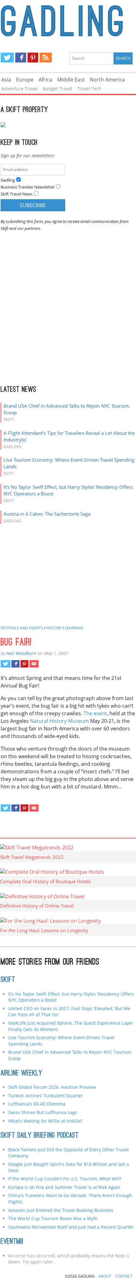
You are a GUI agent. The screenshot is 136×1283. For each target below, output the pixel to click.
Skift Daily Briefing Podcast (40, 1136)
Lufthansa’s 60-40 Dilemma (37, 1104)
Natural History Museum (59, 720)
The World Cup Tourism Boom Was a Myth (53, 1218)
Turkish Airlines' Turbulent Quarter (45, 1096)
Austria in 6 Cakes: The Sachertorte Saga (46, 514)
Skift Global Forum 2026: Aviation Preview (52, 1087)
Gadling (68, 21)
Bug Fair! (16, 643)
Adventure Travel (19, 89)
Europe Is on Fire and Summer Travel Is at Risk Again (64, 1187)
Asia (6, 79)
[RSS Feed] (46, 57)
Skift (8, 980)
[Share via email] (34, 664)
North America (107, 79)
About (104, 1276)
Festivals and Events (22, 628)
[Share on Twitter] (5, 664)
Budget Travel (57, 89)
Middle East (71, 79)
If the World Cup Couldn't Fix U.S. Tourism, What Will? (64, 1179)
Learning (74, 628)
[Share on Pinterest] (24, 664)
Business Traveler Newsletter (28, 187)
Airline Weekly (21, 1073)
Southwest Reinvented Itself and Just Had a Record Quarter (71, 1227)
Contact (124, 1276)
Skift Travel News (17, 194)
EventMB (12, 1242)
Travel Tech (89, 89)
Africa (45, 79)
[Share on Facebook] (15, 664)
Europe (25, 79)
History (54, 628)
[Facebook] (20, 57)
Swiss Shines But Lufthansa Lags (42, 1112)
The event (95, 713)
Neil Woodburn (21, 653)
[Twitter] (7, 57)
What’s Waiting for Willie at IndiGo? (45, 1121)
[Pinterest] (33, 57)
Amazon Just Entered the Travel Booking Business (60, 1210)
